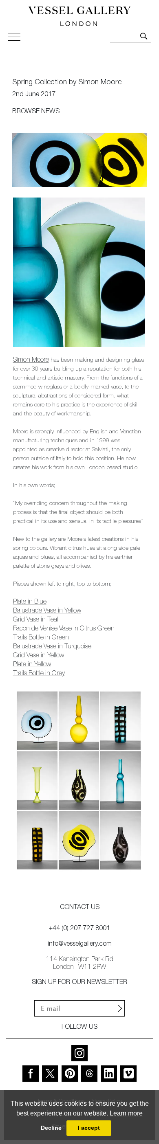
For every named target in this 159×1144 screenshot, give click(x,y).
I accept (89, 1127)
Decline (51, 1127)
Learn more (126, 1113)
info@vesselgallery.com (80, 944)
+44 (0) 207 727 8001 (79, 929)
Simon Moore (31, 360)
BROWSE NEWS (36, 112)
